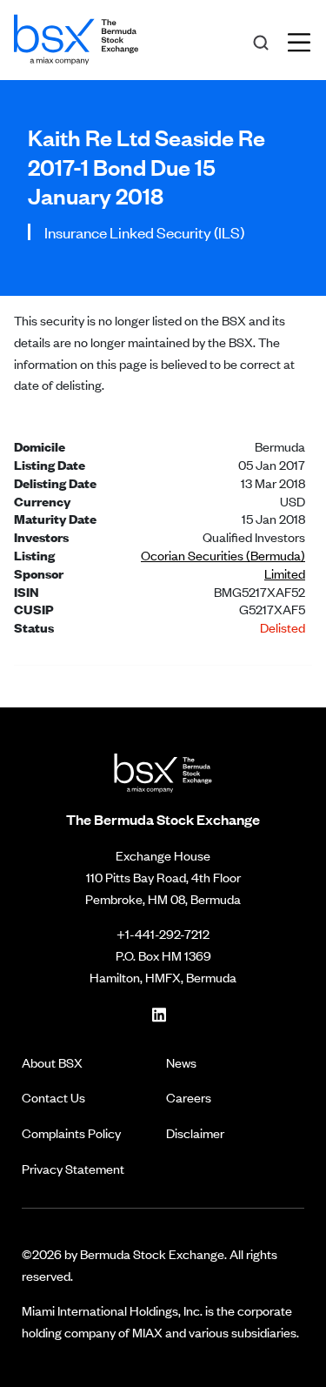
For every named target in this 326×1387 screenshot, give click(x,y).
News (181, 1062)
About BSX (52, 1062)
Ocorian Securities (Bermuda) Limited (223, 564)
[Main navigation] (304, 40)
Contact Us (53, 1097)
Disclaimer (195, 1132)
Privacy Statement (73, 1168)
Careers (188, 1097)
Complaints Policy (71, 1132)
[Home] (76, 36)
